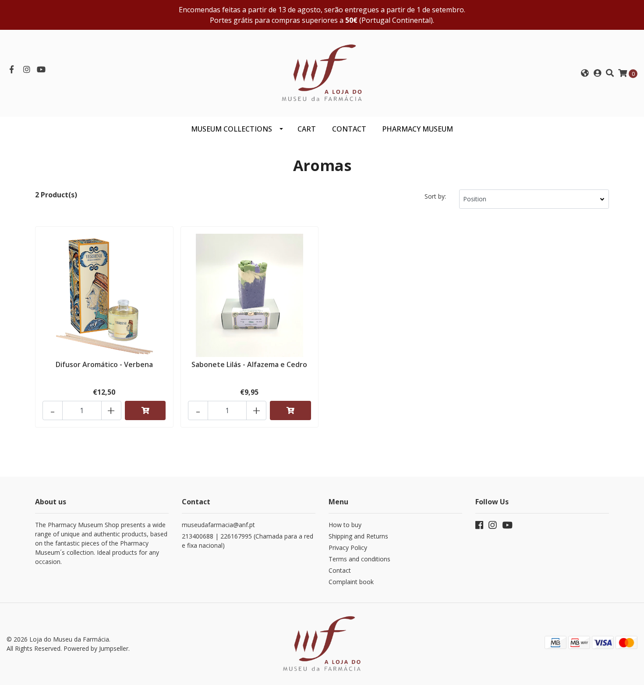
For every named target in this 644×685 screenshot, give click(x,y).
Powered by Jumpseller (96, 648)
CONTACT (349, 129)
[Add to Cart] (145, 410)
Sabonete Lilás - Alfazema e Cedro (249, 364)
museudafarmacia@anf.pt (218, 525)
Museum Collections (231, 129)
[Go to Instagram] (27, 70)
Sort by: (435, 196)
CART (306, 129)
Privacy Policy (348, 547)
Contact (340, 570)
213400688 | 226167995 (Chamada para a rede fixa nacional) (247, 540)
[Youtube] (41, 70)
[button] (584, 73)
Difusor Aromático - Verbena (104, 364)
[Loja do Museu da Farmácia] (322, 72)
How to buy (345, 525)
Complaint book (351, 582)
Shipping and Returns (358, 536)
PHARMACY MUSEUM (417, 129)
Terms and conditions (359, 559)
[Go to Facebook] (12, 70)
